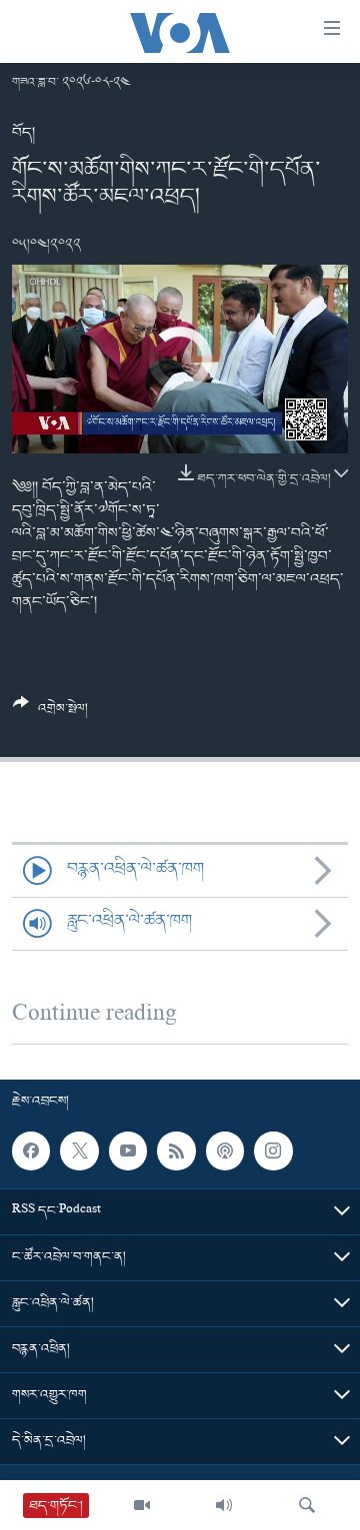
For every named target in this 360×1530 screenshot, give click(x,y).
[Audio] (224, 1505)
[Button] (50, 713)
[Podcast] (225, 1150)
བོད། (23, 133)
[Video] (142, 1505)
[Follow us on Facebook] (31, 1150)
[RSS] (176, 1150)
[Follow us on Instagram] (273, 1150)
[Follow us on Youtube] (128, 1150)
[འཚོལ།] (307, 1505)
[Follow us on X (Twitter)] (79, 1150)
